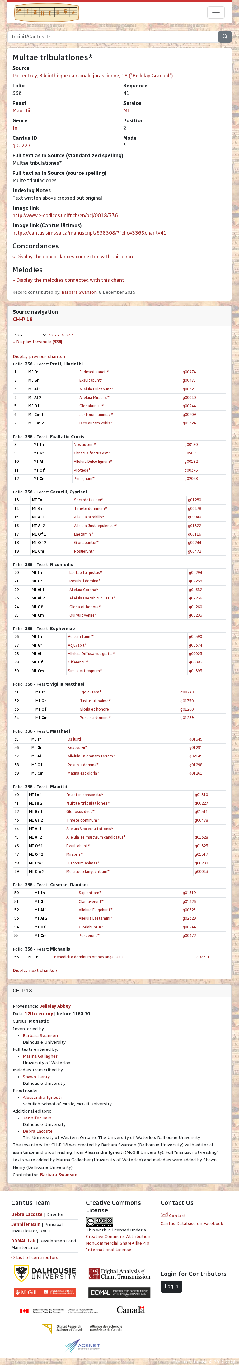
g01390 (195, 636)
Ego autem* (90, 692)
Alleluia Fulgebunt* (96, 389)
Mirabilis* (74, 854)
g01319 (189, 892)
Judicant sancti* (94, 371)
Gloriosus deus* (80, 811)
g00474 (189, 371)
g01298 (195, 764)
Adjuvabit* (77, 645)
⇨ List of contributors (34, 1257)
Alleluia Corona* (83, 589)
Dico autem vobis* (95, 423)
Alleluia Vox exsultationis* (89, 828)
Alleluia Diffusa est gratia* (91, 653)
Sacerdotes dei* (88, 499)
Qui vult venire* (83, 615)
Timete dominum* (90, 508)
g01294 (195, 572)
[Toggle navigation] (216, 12)
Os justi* (75, 739)
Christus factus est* (92, 453)
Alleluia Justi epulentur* (95, 525)
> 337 (67, 335)
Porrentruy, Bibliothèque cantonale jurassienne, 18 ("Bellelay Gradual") (92, 76)
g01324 (189, 423)
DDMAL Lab (23, 1241)
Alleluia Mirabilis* (94, 397)
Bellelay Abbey (55, 1006)
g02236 (195, 598)
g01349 (195, 739)
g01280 (194, 499)
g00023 (195, 653)
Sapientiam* (90, 892)
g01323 (201, 846)
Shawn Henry (36, 1076)
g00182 (191, 461)
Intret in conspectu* (84, 794)
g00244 (189, 406)
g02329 (189, 918)
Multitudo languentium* (88, 871)
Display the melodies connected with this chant (70, 280)
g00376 (191, 470)
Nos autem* (85, 444)
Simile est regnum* (85, 670)
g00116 (194, 534)
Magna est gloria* (83, 773)
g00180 (191, 444)
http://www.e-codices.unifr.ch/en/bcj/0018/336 (65, 215)
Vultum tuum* (81, 636)
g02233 (195, 581)
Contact (177, 1215)
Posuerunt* (84, 551)
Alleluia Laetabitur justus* (92, 598)
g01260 (195, 606)
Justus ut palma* (95, 700)
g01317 (201, 854)
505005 (191, 453)
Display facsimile (39, 342)
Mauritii (21, 111)
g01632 (195, 589)
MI (126, 111)
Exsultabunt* (91, 380)
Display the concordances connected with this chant (75, 257)
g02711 (202, 957)
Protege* (82, 470)
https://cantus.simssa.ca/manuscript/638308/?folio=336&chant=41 (89, 233)
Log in (171, 1286)
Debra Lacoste (38, 1131)
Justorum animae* (96, 414)
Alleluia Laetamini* (95, 918)
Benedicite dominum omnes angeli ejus (89, 957)
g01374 (195, 645)
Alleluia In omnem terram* (91, 756)
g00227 (21, 146)
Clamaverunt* (91, 901)
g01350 (187, 700)
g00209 (189, 414)
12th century (39, 1013)
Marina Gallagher (40, 1056)
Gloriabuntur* (91, 406)
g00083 (195, 662)
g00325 (189, 389)
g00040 (189, 397)
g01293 (195, 615)
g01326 (189, 901)
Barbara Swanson (79, 292)
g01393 (195, 670)
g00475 (189, 380)
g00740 (187, 692)
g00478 (194, 508)
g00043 (201, 871)
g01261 (195, 773)
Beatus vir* (77, 747)
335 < (53, 335)
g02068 (191, 478)
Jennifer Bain (37, 1118)
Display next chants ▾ (35, 970)
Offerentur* (78, 662)
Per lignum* (84, 478)
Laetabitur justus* (85, 572)
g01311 (201, 811)
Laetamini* (84, 534)
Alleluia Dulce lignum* (93, 461)
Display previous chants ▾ (39, 356)
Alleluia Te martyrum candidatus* (96, 837)
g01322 (194, 525)
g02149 (195, 756)
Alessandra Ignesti (42, 1097)
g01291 (195, 747)
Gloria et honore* (85, 606)
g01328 (201, 837)
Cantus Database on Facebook (192, 1223)
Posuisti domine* (85, 581)
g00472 (194, 551)
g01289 (187, 717)
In (14, 128)
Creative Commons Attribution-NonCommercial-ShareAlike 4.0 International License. (119, 1243)
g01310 (201, 794)
